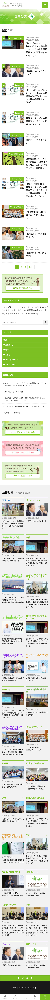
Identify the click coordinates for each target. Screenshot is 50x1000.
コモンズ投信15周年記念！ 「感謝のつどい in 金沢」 (36, 787)
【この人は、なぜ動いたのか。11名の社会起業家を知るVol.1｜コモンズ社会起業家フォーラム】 (36, 96)
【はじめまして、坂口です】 (36, 254)
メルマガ (6, 944)
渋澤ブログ (7, 500)
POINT (5, 763)
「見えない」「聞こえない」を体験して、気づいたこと (13, 559)
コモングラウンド (17, 207)
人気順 (10, 30)
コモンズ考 (32, 988)
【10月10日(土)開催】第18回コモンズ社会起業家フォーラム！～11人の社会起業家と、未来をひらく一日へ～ (36, 190)
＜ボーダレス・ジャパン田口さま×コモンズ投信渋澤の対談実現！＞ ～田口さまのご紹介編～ (13, 524)
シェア (15, 998)
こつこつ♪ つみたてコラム (37, 656)
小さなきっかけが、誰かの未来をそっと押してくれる (13, 785)
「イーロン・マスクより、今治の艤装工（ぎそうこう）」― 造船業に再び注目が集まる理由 (13, 600)
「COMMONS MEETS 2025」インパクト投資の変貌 (12, 894)
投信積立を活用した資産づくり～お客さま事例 (12, 837)
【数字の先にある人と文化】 (36, 73)
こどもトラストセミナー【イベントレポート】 (36, 576)
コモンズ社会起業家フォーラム (36, 617)
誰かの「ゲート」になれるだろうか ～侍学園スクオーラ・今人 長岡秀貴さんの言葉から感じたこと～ (36, 49)
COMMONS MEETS (11, 872)
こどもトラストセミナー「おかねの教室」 (12, 727)
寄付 (6, 350)
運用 (6, 340)
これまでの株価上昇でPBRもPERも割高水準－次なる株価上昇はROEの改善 (13, 641)
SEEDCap (20, 85)
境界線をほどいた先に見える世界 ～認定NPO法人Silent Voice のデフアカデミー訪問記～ (36, 163)
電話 (35, 998)
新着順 (4, 30)
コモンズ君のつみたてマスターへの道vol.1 (37, 679)
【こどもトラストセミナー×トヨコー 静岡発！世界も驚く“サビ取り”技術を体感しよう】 (13, 752)
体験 (28, 904)
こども (7, 355)
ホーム (5, 998)
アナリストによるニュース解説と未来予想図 (12, 575)
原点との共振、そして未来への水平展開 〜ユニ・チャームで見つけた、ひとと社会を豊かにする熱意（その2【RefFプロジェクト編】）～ (13, 930)
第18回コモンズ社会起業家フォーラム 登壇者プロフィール (36, 121)
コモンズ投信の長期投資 (36, 690)
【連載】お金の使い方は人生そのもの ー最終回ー (13, 679)
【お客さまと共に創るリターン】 (36, 235)
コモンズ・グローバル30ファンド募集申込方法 (36, 894)
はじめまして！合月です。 (36, 141)
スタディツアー (9, 904)
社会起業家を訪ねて (17, 38)
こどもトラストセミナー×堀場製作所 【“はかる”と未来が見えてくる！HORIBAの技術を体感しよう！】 (37, 603)
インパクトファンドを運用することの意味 (37, 713)
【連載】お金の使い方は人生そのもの (12, 656)
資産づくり (9, 345)
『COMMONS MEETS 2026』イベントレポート (36, 215)
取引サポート (32, 872)
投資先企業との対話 (11, 537)
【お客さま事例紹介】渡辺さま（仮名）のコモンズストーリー (13, 861)
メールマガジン (18, 66)
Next (30, 267)
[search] (45, 322)
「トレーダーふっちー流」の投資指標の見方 (12, 617)
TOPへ (45, 998)
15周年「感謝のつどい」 (35, 764)
